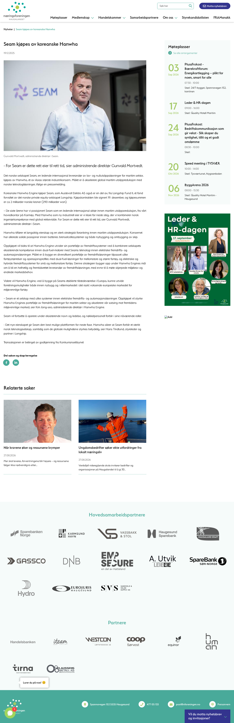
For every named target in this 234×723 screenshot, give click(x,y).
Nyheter (8, 29)
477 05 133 (153, 704)
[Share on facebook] (6, 365)
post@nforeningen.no (188, 704)
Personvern (224, 704)
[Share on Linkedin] (16, 365)
